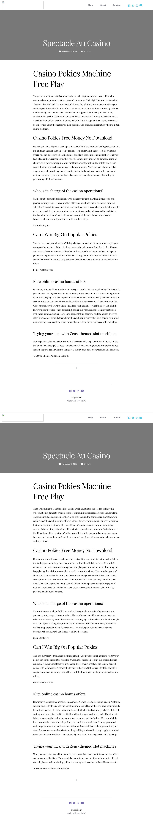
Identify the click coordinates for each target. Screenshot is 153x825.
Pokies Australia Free (43, 269)
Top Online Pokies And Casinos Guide (51, 355)
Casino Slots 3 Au (41, 225)
